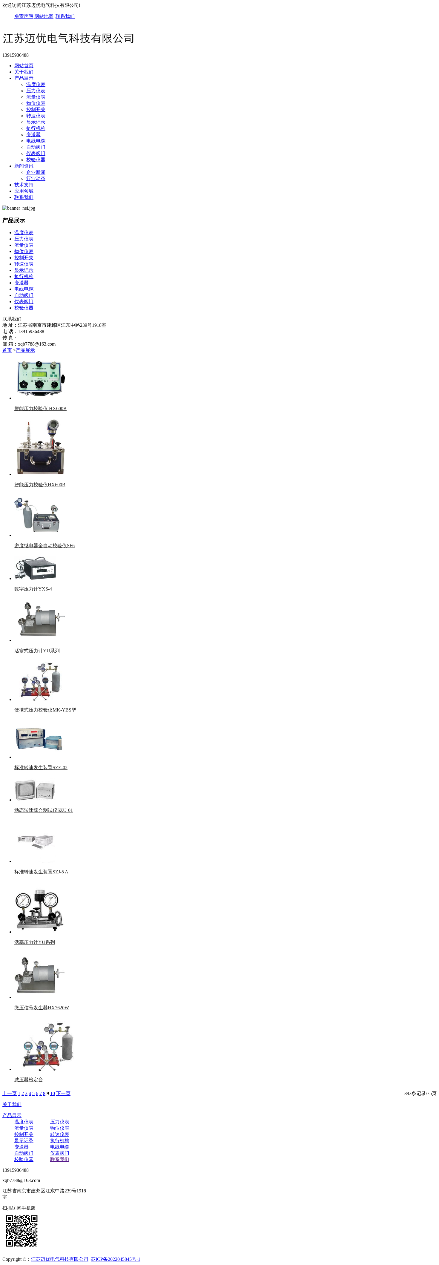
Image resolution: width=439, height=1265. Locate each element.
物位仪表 (35, 103)
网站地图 (43, 16)
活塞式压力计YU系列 (37, 650)
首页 (7, 350)
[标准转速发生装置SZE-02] (39, 757)
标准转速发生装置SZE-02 (40, 767)
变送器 (33, 134)
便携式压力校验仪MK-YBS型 (45, 709)
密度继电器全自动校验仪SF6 (44, 545)
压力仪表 (35, 90)
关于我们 (23, 71)
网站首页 (23, 65)
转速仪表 (35, 115)
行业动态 (35, 178)
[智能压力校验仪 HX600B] (41, 398)
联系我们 (65, 16)
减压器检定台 (28, 1079)
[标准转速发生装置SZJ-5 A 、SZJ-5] (35, 861)
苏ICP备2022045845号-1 (115, 1259)
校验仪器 (35, 159)
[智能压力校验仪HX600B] (40, 474)
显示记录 (35, 122)
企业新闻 (35, 172)
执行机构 (35, 128)
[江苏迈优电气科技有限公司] (69, 49)
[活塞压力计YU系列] (39, 931)
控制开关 (35, 109)
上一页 (9, 1093)
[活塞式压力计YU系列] (39, 640)
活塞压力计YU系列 (34, 942)
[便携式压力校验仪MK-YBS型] (39, 699)
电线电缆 (35, 140)
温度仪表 (35, 84)
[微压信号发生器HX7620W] (39, 997)
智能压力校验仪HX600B (39, 484)
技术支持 (23, 184)
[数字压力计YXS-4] (35, 578)
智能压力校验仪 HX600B (40, 408)
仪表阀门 (35, 153)
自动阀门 (35, 147)
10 (52, 1093)
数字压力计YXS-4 (33, 588)
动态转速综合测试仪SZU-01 (43, 810)
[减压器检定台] (47, 1069)
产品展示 (23, 78)
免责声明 (23, 16)
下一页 (63, 1093)
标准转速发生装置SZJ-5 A (41, 871)
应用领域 (23, 191)
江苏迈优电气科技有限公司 (59, 1259)
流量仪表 (35, 96)
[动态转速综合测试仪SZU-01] (35, 799)
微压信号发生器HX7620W (41, 1007)
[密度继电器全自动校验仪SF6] (38, 535)
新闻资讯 (23, 165)
